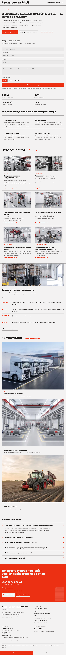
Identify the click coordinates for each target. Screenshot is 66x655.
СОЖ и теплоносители (40, 615)
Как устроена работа (10, 329)
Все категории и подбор (37, 150)
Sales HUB (38, 629)
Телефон (4, 59)
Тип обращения (6, 77)
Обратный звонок (23, 595)
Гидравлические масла (40, 611)
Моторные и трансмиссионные (42, 618)
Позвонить (16, 653)
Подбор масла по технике (28, 32)
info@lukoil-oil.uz (6, 635)
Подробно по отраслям (32, 338)
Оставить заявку (8, 595)
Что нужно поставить (7, 65)
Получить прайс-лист (10, 32)
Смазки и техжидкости (40, 620)
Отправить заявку (33, 85)
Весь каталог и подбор (40, 622)
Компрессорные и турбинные (42, 613)
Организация (5, 52)
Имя (3, 46)
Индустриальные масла (40, 608)
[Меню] (62, 2)
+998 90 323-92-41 (46, 32)
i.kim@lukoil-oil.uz (7, 588)
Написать (49, 653)
